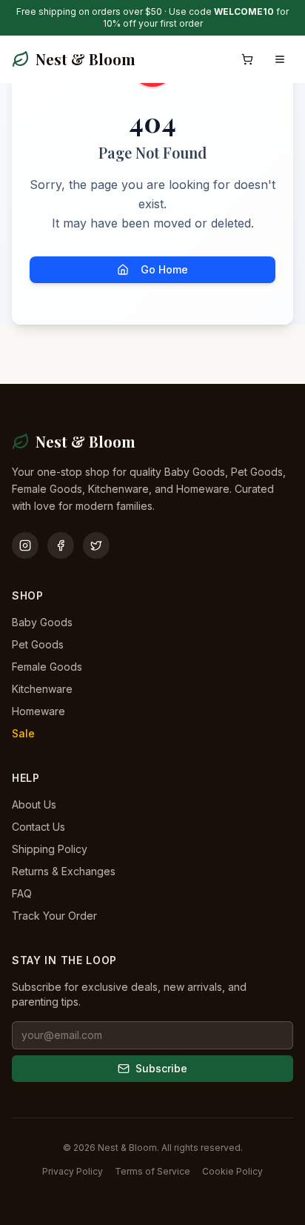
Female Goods (47, 666)
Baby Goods (42, 622)
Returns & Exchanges (63, 871)
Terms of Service (152, 1171)
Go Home (164, 269)
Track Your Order (54, 915)
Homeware (38, 711)
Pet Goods (38, 644)
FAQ (22, 893)
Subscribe (161, 1068)
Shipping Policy (49, 849)
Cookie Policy (232, 1171)
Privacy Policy (72, 1171)
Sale (23, 733)
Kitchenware (42, 689)
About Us (34, 804)
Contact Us (38, 826)
